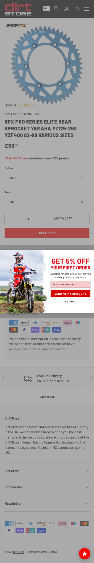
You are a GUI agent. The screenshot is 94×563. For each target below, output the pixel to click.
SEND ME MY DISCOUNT (71, 293)
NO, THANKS (70, 301)
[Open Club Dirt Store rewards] (84, 553)
